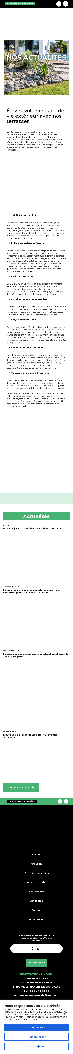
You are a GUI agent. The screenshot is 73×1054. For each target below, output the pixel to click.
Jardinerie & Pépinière (20, 4)
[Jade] (41, 3)
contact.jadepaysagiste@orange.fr (36, 995)
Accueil (36, 854)
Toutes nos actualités (21, 787)
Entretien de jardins (36, 873)
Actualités (36, 901)
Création (36, 864)
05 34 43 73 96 (39, 990)
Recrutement (36, 919)
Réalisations (36, 891)
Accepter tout (36, 1027)
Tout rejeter (36, 1046)
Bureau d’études (36, 882)
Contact (36, 910)
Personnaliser (36, 1037)
